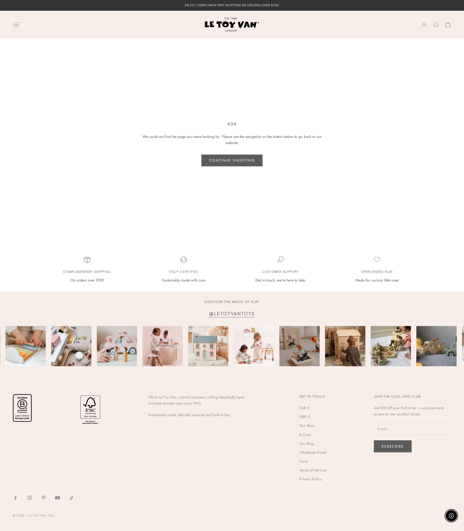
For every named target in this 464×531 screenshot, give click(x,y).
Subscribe (393, 446)
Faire (303, 461)
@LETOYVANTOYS (232, 313)
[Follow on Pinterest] (43, 497)
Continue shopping (232, 160)
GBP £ (304, 416)
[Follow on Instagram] (29, 497)
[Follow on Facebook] (15, 497)
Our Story (307, 425)
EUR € (304, 408)
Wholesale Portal (312, 452)
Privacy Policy (310, 479)
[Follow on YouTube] (57, 497)
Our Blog (306, 443)
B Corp (305, 434)
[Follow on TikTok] (71, 497)
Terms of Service (312, 470)
